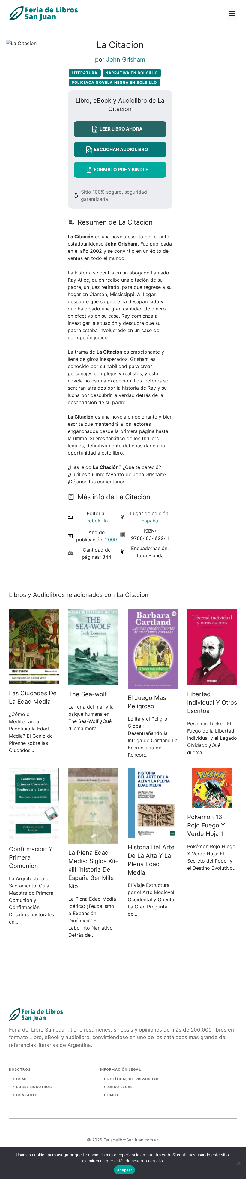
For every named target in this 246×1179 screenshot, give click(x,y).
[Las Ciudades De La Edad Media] (34, 681)
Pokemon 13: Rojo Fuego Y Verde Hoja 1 (206, 825)
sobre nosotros (34, 1087)
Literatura (85, 73)
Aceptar (124, 1170)
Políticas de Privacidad (133, 1079)
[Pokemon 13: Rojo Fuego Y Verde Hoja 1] (212, 804)
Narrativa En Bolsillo (132, 73)
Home (22, 1079)
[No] (239, 1163)
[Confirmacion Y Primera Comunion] (34, 836)
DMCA (113, 1095)
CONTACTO (27, 1095)
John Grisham (125, 59)
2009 (111, 540)
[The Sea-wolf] (93, 682)
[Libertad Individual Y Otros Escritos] (212, 682)
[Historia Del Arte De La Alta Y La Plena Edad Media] (153, 835)
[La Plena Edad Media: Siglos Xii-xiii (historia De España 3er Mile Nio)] (93, 840)
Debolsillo (97, 521)
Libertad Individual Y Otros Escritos (212, 703)
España (150, 521)
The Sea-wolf (87, 694)
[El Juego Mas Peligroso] (153, 685)
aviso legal (120, 1087)
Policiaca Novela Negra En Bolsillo (114, 82)
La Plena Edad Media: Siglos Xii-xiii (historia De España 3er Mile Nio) (93, 869)
